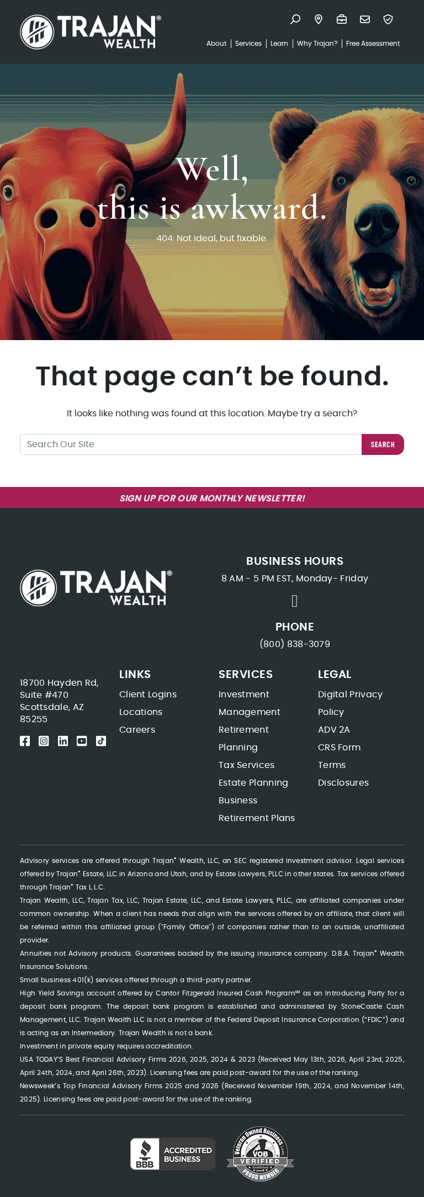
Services (248, 43)
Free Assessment (373, 43)
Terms (332, 765)
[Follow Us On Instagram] (44, 741)
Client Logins (148, 694)
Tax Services (247, 765)
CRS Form (339, 747)
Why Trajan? (317, 43)
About (216, 43)
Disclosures (343, 782)
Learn (279, 43)
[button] (297, 20)
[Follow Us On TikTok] (101, 741)
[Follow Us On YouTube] (82, 741)
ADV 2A (334, 729)
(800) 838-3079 (294, 644)
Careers (137, 729)
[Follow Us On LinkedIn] (63, 741)
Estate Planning (254, 782)
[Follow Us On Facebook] (25, 741)
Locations (141, 712)
